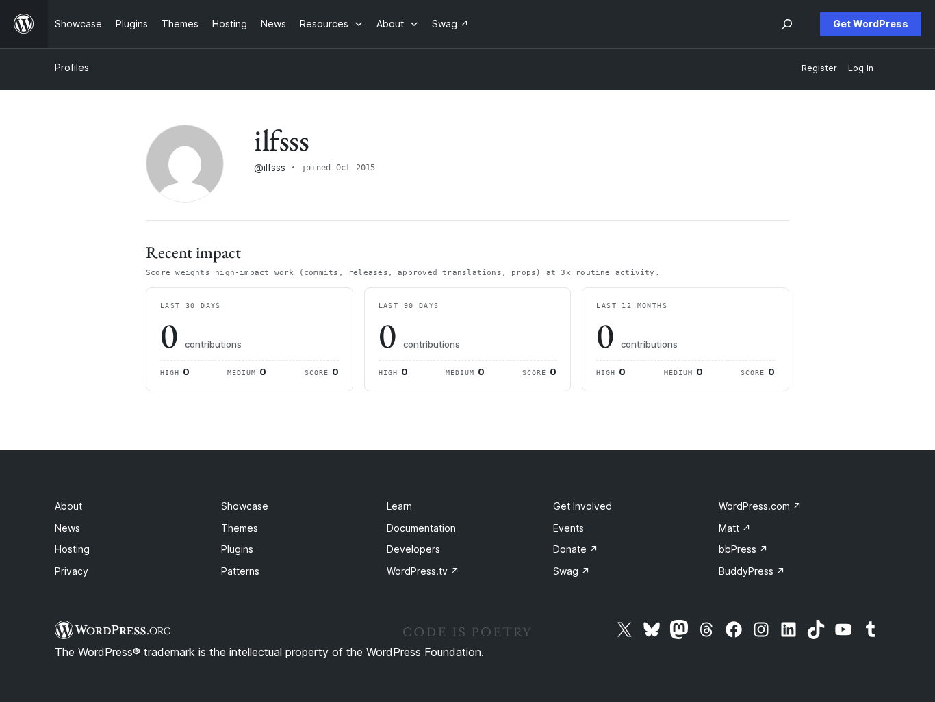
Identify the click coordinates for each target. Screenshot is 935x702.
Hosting (72, 549)
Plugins (237, 549)
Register (819, 68)
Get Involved (582, 506)
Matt (735, 528)
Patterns (240, 571)
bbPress (743, 549)
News (67, 528)
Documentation (421, 528)
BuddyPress (752, 571)
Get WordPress (870, 23)
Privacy (71, 571)
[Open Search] (787, 24)
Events (568, 528)
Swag (571, 571)
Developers (413, 549)
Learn (399, 506)
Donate (575, 549)
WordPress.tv (423, 571)
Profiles (72, 67)
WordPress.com (760, 506)
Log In (860, 68)
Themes (239, 528)
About (68, 506)
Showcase (244, 506)
